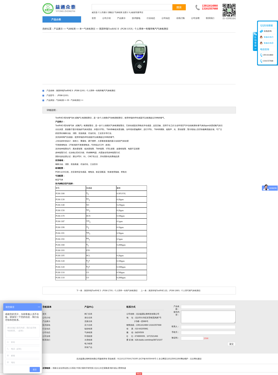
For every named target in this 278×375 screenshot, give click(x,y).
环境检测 (88, 336)
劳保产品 (88, 347)
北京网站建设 (196, 359)
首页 (94, 18)
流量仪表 (88, 321)
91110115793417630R (127, 359)
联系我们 (210, 18)
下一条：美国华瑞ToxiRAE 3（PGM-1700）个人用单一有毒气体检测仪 (107, 290)
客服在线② (268, 43)
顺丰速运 (114, 368)
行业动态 (151, 18)
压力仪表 (88, 325)
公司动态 (166, 18)
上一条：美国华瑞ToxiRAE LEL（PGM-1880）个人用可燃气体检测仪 (170, 290)
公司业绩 (195, 18)
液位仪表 (88, 318)
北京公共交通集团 (102, 368)
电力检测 (88, 343)
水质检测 (88, 340)
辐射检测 (88, 329)
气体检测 (71, 29)
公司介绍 (106, 18)
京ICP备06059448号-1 (148, 359)
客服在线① (268, 37)
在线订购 (180, 18)
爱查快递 (122, 368)
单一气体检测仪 (87, 29)
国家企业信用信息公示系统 (64, 368)
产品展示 (121, 18)
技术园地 (136, 18)
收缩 (255, 41)
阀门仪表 (88, 314)
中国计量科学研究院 (85, 368)
